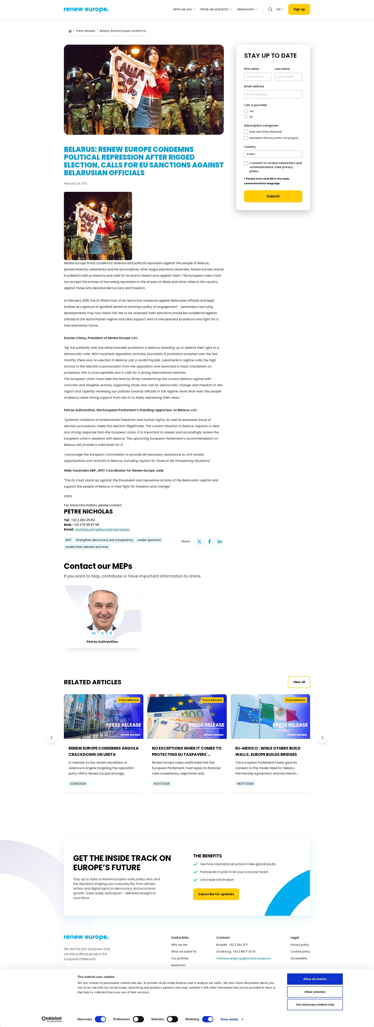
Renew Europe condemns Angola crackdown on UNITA (104, 751)
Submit (273, 196)
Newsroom (245, 9)
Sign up (299, 9)
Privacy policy (300, 945)
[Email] (93, 633)
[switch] (138, 1019)
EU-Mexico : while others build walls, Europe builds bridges (267, 751)
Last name (282, 69)
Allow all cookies (315, 979)
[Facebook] (110, 633)
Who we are (182, 9)
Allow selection (315, 991)
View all (299, 682)
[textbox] (251, 154)
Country (250, 147)
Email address (254, 86)
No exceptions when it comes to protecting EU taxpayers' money (186, 751)
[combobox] (273, 154)
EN (278, 9)
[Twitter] (102, 633)
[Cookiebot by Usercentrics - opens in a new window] (52, 1019)
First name (251, 69)
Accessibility (299, 958)
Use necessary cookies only (315, 1004)
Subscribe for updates (216, 894)
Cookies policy (300, 952)
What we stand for (214, 9)
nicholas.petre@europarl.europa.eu (102, 529)
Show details (229, 1019)
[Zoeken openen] (270, 9)
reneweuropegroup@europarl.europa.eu (243, 958)
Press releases (85, 31)
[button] (51, 737)
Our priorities (180, 958)
